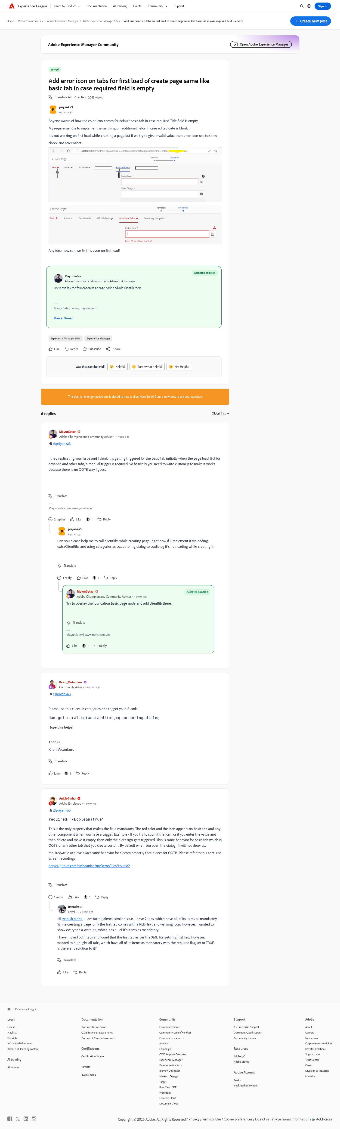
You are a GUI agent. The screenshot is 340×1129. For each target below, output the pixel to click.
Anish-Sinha (67, 798)
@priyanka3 (62, 443)
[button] (310, 21)
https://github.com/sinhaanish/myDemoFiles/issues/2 (89, 865)
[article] (134, 476)
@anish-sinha (72, 918)
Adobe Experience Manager (62, 21)
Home (10, 21)
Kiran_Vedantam (70, 682)
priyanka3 (66, 107)
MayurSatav (73, 276)
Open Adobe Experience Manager (264, 44)
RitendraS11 (75, 907)
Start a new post (165, 396)
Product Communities (30, 21)
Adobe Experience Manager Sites (101, 21)
